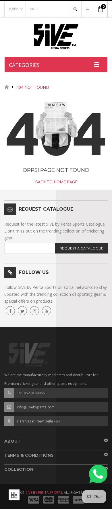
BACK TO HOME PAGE (56, 182)
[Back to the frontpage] (6, 87)
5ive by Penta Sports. (44, 492)
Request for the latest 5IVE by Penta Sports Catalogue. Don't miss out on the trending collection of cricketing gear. (55, 231)
